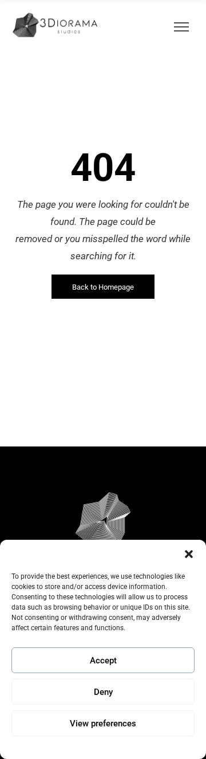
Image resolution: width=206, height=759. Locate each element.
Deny (103, 692)
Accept (103, 660)
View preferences (103, 723)
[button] (189, 554)
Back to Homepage (103, 287)
